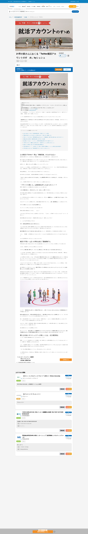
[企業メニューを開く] (19, 377)
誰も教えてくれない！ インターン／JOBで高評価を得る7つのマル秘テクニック (38, 140)
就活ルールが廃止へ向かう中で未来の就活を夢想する (33, 144)
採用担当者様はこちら (74, 1)
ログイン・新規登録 (72, 6)
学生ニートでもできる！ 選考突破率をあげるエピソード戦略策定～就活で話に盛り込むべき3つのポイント (43, 137)
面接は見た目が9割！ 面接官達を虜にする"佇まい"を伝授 (34, 139)
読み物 (25, 17)
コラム (10, 17)
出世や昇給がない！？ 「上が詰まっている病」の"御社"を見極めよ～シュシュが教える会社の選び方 (42, 146)
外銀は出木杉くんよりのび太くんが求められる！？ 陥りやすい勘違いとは (37, 135)
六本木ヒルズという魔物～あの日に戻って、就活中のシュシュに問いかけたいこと (38, 142)
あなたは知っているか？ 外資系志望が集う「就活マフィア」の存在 (36, 133)
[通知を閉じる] (24, 9)
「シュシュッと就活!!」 (33, 109)
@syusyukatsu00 (32, 110)
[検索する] (77, 6)
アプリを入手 (76, 11)
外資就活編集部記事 (18, 17)
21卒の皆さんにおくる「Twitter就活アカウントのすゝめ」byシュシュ (36, 148)
